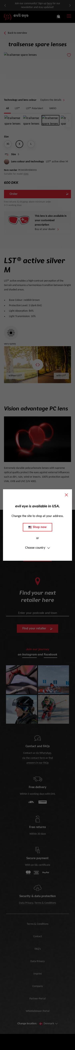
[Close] (66, 495)
